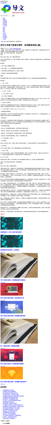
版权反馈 (19, 48)
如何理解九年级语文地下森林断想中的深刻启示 (13, 396)
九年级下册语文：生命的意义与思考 (11, 394)
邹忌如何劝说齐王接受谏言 (9, 418)
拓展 (1, 54)
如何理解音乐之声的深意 (8, 390)
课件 (4, 31)
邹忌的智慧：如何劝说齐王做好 (10, 403)
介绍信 (4, 39)
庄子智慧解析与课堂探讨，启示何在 (11, 409)
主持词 (4, 34)
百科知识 (5, 22)
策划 (4, 28)
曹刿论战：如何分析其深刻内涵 (10, 410)
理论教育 (5, 24)
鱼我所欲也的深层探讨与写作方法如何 (11, 407)
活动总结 (5, 37)
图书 (4, 18)
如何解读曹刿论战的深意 (8, 402)
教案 (4, 30)
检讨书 (4, 33)
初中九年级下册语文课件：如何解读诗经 (12, 415)
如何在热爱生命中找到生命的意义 (10, 393)
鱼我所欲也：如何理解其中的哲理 (10, 399)
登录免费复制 (3, 2)
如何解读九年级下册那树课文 (9, 391)
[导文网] (13, 14)
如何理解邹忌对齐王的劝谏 (9, 412)
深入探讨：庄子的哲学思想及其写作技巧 (12, 400)
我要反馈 (2, 214)
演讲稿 (4, 19)
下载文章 (15, 48)
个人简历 (5, 25)
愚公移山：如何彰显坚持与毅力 (10, 416)
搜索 (13, 15)
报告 (4, 27)
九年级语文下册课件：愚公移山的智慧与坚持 (13, 404)
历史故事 (5, 21)
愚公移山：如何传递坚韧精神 (9, 413)
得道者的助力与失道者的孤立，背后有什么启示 (13, 406)
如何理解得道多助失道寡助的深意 (10, 397)
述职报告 (5, 36)
